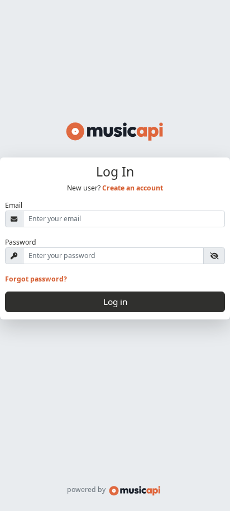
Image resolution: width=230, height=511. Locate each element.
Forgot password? (36, 279)
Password (20, 242)
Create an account (132, 188)
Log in (115, 301)
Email (13, 205)
